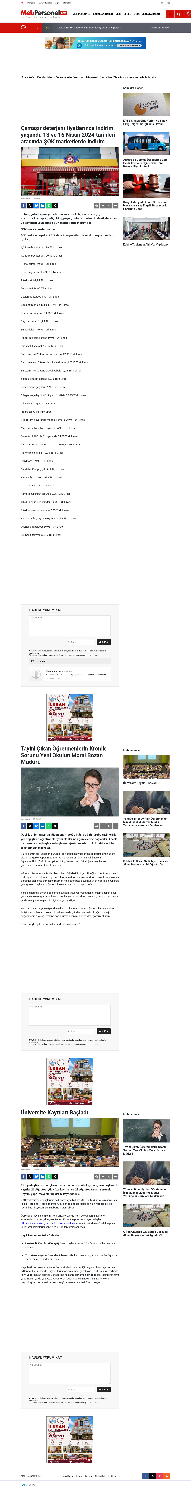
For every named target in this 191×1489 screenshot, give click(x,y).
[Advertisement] (70, 103)
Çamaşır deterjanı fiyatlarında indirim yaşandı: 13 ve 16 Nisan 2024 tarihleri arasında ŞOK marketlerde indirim (106, 77)
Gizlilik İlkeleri (101, 1476)
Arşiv (57, 3)
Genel (127, 14)
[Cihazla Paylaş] (55, 205)
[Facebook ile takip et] (145, 1476)
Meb (118, 14)
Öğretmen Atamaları (147, 14)
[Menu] (170, 14)
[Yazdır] (96, 205)
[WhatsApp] (49, 205)
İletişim (88, 1476)
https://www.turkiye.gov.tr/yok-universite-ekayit (48, 1223)
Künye (79, 1476)
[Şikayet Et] (106, 678)
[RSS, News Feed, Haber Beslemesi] (166, 1476)
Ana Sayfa (29, 77)
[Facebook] (23, 205)
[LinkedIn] (42, 205)
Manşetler (31, 3)
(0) (59, 678)
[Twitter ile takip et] (152, 1476)
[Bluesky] (36, 205)
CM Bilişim (30, 1485)
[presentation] (30, 27)
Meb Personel (81, 14)
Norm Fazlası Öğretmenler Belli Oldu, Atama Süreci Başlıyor (86, 27)
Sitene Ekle (67, 3)
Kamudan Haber (103, 14)
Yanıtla (51, 678)
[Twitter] (30, 205)
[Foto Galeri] (168, 2)
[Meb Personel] (44, 14)
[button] (103, 205)
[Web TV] (161, 2)
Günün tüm (160, 27)
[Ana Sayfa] (22, 3)
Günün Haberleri (45, 3)
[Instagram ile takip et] (159, 1476)
